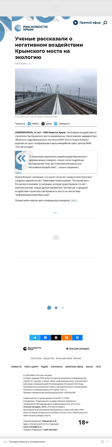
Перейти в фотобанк (51, 117)
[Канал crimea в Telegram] (35, 337)
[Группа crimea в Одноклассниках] (66, 337)
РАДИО (44, 367)
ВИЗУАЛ (77, 358)
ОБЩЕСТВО (48, 358)
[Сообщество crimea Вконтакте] (45, 337)
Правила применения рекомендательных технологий (49, 392)
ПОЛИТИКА (36, 358)
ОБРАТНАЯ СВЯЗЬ (74, 367)
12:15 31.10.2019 (20, 64)
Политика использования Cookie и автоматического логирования (55, 387)
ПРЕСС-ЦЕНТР (31, 367)
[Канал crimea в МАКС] (77, 337)
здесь (73, 200)
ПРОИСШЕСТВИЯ (64, 358)
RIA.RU (89, 367)
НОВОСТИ (16, 367)
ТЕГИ (98, 367)
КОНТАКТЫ (56, 367)
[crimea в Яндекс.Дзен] (56, 337)
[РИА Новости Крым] (31, 28)
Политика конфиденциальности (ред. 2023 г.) (44, 389)
